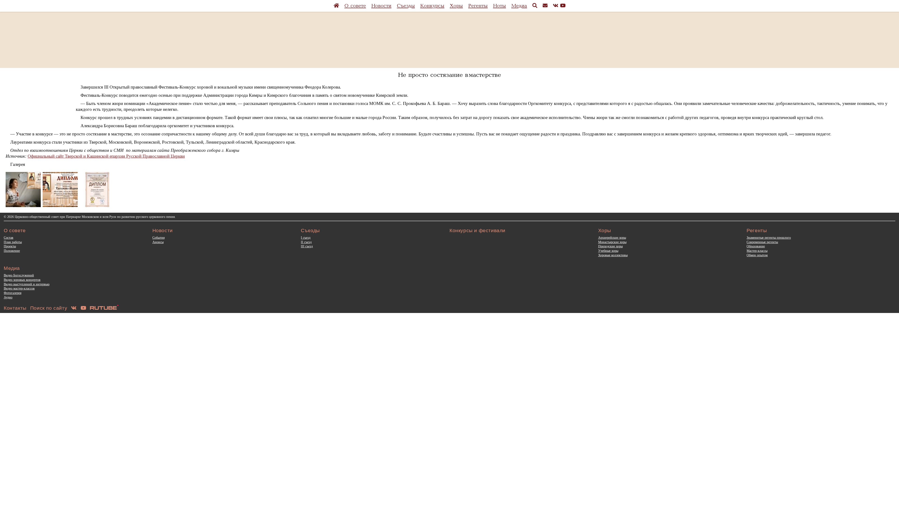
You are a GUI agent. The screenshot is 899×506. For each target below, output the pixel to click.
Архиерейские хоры (612, 237)
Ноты (499, 5)
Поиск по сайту (48, 308)
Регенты (478, 5)
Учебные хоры (608, 251)
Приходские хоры (610, 246)
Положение (12, 251)
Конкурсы (432, 5)
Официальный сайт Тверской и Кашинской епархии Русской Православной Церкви (106, 156)
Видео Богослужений (19, 275)
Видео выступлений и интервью (26, 284)
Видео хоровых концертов (22, 280)
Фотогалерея (12, 293)
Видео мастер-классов (19, 288)
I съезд (305, 237)
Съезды (406, 5)
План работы (13, 242)
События (158, 237)
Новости (381, 5)
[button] (23, 189)
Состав (8, 237)
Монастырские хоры (612, 242)
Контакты (15, 308)
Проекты (10, 246)
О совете (355, 5)
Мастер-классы (757, 251)
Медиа (519, 5)
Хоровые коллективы (613, 255)
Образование (756, 246)
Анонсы (158, 242)
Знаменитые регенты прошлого (769, 237)
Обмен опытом (757, 255)
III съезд (307, 246)
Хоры (456, 5)
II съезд (306, 242)
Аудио (8, 297)
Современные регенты (762, 242)
